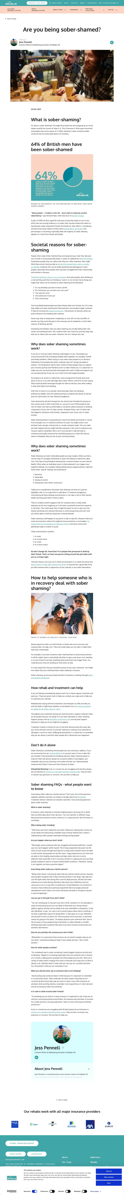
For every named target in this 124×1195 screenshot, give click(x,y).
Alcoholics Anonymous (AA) (60, 719)
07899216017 (36, 1154)
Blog (66, 3)
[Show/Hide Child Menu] (65, 9)
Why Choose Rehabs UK (109, 3)
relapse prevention (56, 311)
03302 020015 (15, 1154)
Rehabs (93, 1162)
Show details (94, 1191)
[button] (62, 1069)
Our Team (66, 1162)
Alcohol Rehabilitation (14, 9)
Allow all (109, 1171)
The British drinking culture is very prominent (48, 277)
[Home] (11, 3)
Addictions (58, 9)
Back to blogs (11, 19)
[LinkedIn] (112, 42)
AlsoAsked (82, 797)
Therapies (74, 9)
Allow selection (109, 1177)
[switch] (52, 1191)
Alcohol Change (78, 216)
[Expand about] (86, 1068)
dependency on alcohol (74, 229)
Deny (108, 1183)
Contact (74, 3)
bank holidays (87, 259)
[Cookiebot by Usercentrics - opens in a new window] (12, 1191)
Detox (111, 9)
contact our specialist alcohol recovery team (48, 1012)
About (65, 1157)
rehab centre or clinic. (52, 709)
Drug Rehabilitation (38, 9)
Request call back (37, 3)
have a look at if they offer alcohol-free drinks (48, 564)
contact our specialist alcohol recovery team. (63, 772)
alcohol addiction (56, 753)
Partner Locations (89, 9)
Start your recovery (22, 1143)
